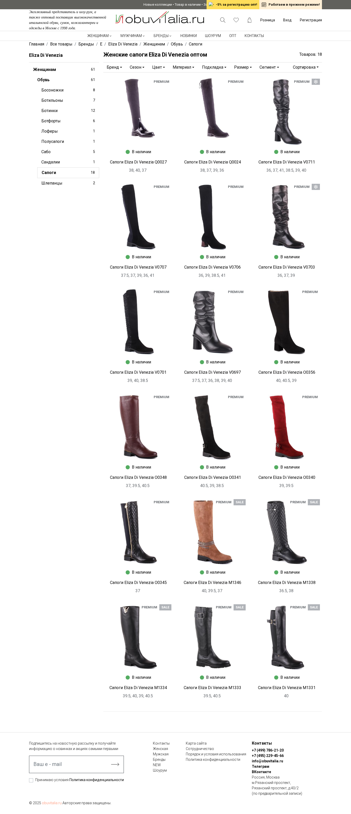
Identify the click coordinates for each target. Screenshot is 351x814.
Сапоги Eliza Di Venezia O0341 (212, 477)
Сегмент (268, 67)
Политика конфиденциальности (96, 780)
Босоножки (68, 90)
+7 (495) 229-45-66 (268, 756)
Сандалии (68, 162)
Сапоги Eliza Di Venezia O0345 (138, 582)
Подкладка (212, 67)
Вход (287, 20)
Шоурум (213, 36)
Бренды (161, 36)
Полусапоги (68, 141)
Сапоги (68, 172)
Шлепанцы (68, 183)
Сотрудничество (200, 749)
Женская (160, 749)
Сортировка (304, 67)
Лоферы (68, 131)
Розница (267, 20)
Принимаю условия (79, 780)
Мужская (161, 754)
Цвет (157, 67)
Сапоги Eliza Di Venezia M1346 (212, 582)
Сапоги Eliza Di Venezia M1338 (287, 582)
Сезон (135, 67)
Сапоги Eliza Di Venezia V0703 (286, 267)
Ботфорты (68, 120)
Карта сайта (196, 743)
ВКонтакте (261, 772)
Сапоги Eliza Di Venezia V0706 (212, 267)
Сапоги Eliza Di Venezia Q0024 (212, 162)
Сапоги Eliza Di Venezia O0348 (138, 477)
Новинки (188, 36)
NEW (157, 765)
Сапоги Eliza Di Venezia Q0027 (138, 162)
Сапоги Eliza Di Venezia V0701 (138, 372)
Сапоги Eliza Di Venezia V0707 (138, 267)
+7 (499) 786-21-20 (268, 750)
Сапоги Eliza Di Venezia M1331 (287, 687)
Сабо (68, 151)
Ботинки (68, 110)
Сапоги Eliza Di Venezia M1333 (212, 687)
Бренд (113, 67)
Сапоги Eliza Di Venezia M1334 (138, 687)
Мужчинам (131, 36)
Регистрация (311, 20)
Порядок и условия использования (216, 754)
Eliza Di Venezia (46, 55)
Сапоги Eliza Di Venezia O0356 (286, 372)
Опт (232, 36)
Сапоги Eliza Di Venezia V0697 (212, 372)
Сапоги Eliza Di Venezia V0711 (286, 162)
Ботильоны (68, 100)
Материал (182, 67)
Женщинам (98, 36)
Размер (241, 67)
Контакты (254, 36)
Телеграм (260, 766)
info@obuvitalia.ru (267, 761)
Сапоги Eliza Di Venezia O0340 (286, 477)
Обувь (66, 79)
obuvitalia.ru (52, 803)
